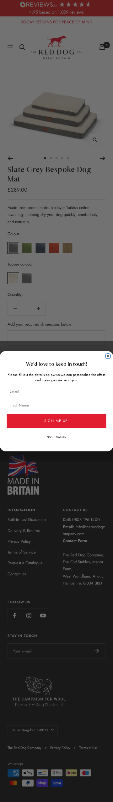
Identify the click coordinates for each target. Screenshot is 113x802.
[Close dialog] (108, 355)
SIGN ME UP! (56, 420)
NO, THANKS (56, 437)
